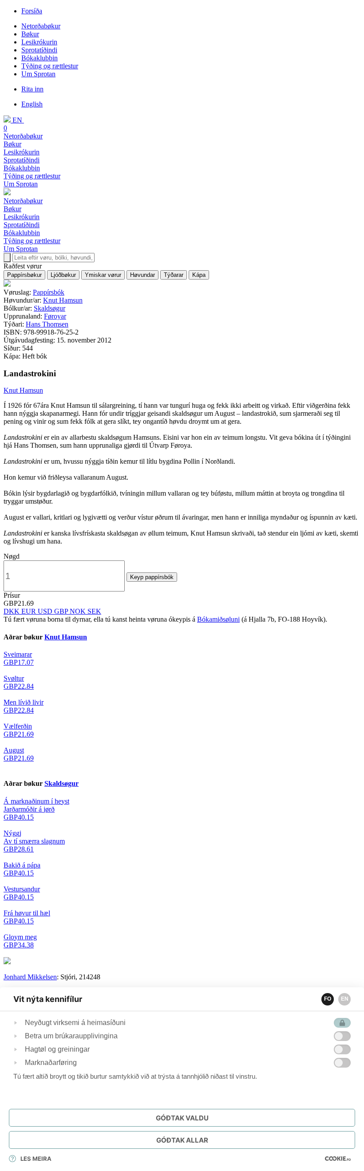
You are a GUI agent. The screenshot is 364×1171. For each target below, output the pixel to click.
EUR (29, 611)
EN (344, 999)
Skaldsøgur (49, 308)
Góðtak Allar (182, 1140)
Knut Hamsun (63, 300)
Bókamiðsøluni (218, 619)
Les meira (35, 1158)
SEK (94, 611)
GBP (62, 611)
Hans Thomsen (47, 324)
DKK (12, 611)
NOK (78, 611)
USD (46, 611)
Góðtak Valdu (182, 1118)
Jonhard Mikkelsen (30, 977)
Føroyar (55, 316)
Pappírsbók (48, 292)
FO (327, 999)
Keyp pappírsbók (152, 577)
